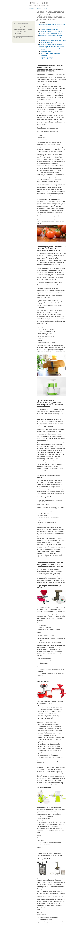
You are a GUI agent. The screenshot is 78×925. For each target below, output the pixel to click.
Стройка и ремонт (39, 3)
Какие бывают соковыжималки (49, 29)
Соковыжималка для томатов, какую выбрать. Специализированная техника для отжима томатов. (52, 26)
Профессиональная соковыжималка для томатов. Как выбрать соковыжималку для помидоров (51, 37)
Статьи (45, 8)
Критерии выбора (46, 51)
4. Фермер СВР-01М (46, 59)
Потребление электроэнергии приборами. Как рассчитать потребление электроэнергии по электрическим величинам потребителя (22, 29)
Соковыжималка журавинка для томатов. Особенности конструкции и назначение (51, 32)
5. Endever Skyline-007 (47, 57)
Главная (31, 8)
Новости (38, 8)
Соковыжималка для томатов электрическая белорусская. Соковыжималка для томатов (52, 45)
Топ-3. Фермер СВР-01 (47, 42)
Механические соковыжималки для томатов (53, 40)
